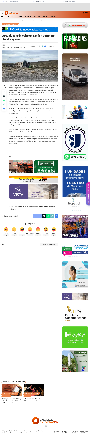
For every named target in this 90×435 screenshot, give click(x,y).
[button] (3, 13)
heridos (41, 206)
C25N (3, 45)
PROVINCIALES (6, 395)
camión (20, 206)
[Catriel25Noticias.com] (11, 13)
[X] (46, 426)
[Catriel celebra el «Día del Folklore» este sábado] (34, 390)
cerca (24, 206)
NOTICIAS (14, 24)
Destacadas (6, 24)
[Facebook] (44, 426)
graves (36, 206)
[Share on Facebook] (37, 46)
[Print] (45, 46)
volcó (14, 209)
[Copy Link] (42, 46)
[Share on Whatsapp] (4, 100)
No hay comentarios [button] (50, 244)
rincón (11, 209)
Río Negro (19, 104)
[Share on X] (39, 46)
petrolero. (52, 206)
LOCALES (36, 393)
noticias (46, 206)
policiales (18, 118)
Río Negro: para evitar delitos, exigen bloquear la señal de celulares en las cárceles (11, 401)
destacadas (30, 206)
